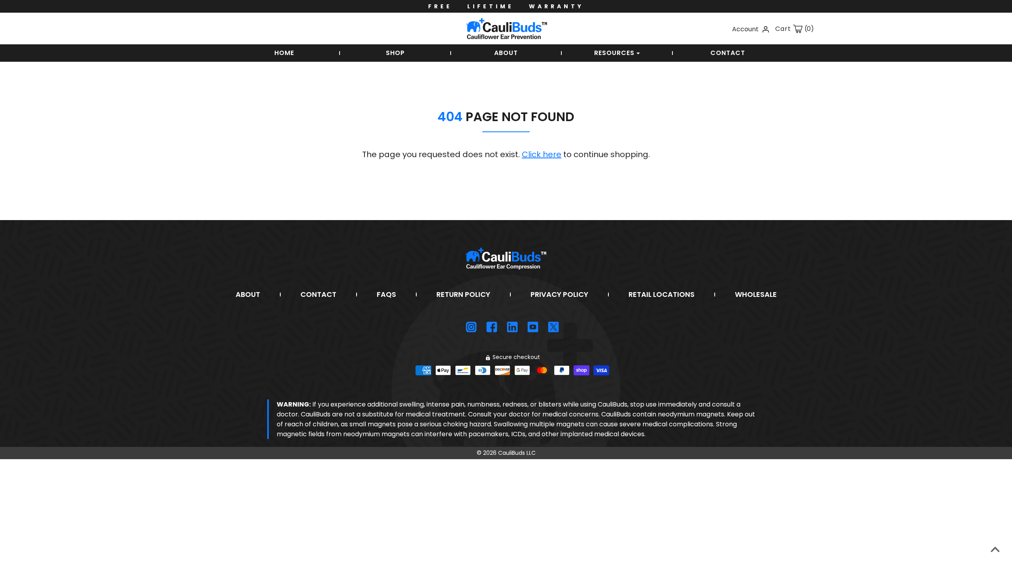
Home (284, 52)
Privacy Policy (559, 294)
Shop (395, 52)
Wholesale (756, 294)
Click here (541, 154)
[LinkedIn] (512, 327)
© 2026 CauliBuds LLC (506, 453)
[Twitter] (553, 327)
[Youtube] (533, 327)
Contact (727, 52)
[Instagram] (471, 327)
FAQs (386, 294)
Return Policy (463, 294)
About (506, 52)
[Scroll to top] (995, 549)
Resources (615, 52)
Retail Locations (662, 294)
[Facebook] (491, 327)
